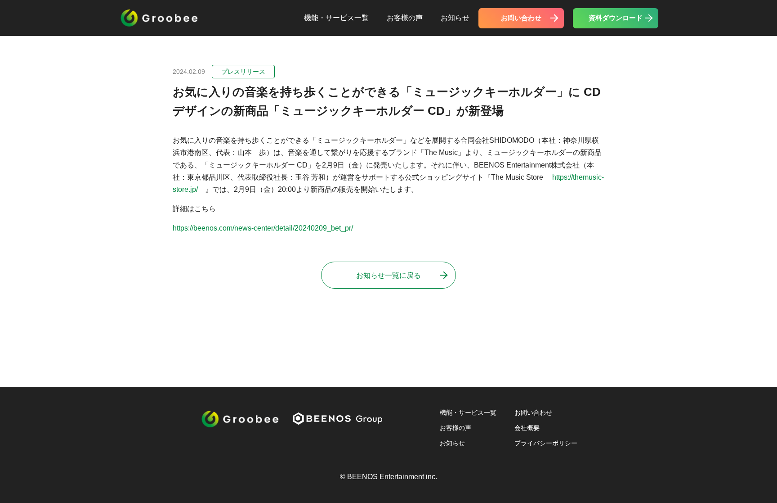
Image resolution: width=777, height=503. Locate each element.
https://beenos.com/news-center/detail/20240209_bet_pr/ (263, 228)
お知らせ (455, 18)
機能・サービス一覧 (336, 18)
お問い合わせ (521, 18)
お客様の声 (405, 18)
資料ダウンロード (616, 18)
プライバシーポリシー (545, 443)
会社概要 (527, 427)
